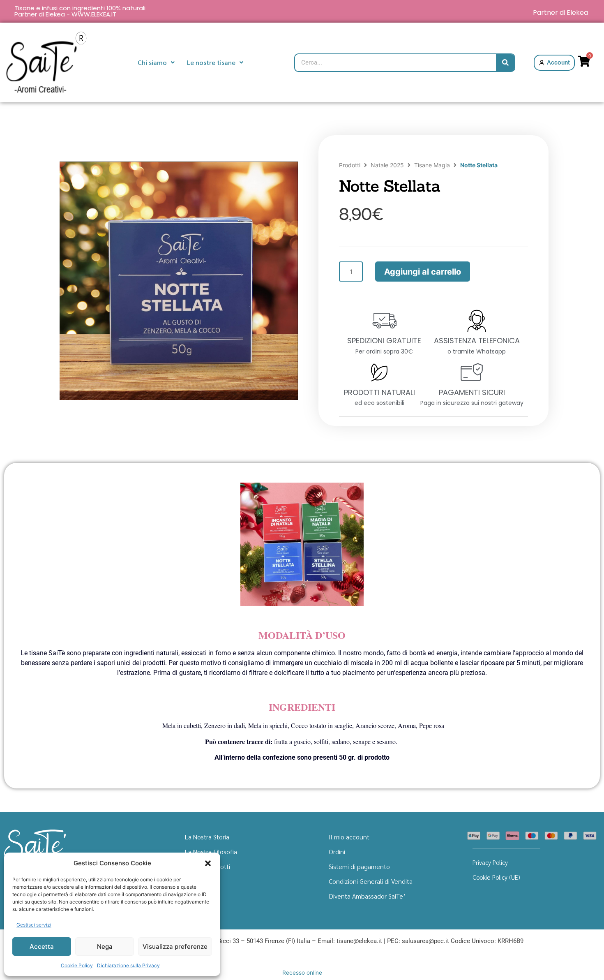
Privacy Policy (490, 862)
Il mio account (349, 836)
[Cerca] (505, 62)
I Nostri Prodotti (207, 866)
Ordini (337, 851)
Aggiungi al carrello (422, 272)
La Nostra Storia (207, 836)
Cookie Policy (77, 965)
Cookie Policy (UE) (496, 877)
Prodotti (349, 165)
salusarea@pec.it (425, 941)
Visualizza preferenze (175, 946)
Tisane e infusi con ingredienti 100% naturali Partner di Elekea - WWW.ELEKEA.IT (79, 11)
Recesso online (302, 972)
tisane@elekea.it (359, 941)
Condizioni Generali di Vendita (371, 881)
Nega (105, 946)
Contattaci (199, 896)
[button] (208, 863)
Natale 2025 (387, 165)
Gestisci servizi (33, 925)
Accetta (42, 946)
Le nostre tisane (211, 62)
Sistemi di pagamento (359, 866)
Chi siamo (152, 62)
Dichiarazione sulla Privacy (128, 965)
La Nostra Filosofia (211, 851)
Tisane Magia (432, 165)
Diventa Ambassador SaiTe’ (367, 896)
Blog (191, 881)
